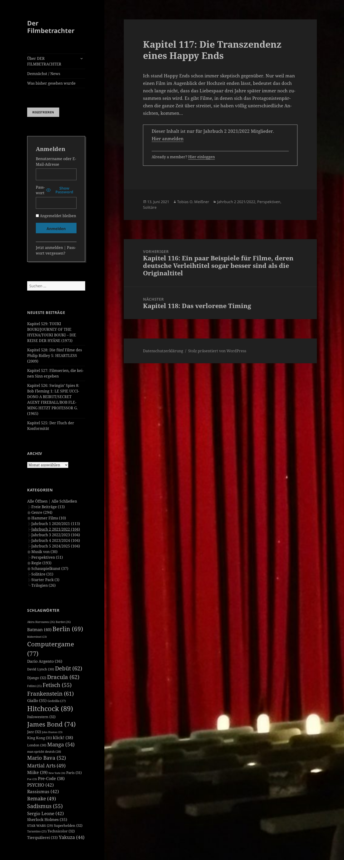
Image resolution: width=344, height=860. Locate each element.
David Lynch (40, 669)
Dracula (63, 677)
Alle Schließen (64, 501)
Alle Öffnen (37, 501)
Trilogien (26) (43, 585)
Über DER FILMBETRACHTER (44, 61)
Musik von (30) (44, 551)
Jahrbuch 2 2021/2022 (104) (55, 529)
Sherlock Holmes (47, 819)
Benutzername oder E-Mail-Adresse (56, 161)
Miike (37, 772)
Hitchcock (50, 708)
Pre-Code (51, 778)
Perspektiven (268, 201)
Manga (61, 744)
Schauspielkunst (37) (49, 568)
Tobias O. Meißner (193, 201)
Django (36, 677)
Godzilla (57, 701)
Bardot (63, 622)
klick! (63, 737)
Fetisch (57, 685)
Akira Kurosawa (41, 622)
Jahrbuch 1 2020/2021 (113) (55, 523)
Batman (39, 629)
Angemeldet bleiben (57, 215)
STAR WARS (40, 825)
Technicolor (61, 831)
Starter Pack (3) (45, 579)
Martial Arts (46, 765)
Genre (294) (41, 512)
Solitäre (150, 207)
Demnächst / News (43, 73)
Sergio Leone (45, 813)
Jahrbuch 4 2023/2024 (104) (55, 540)
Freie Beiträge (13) (48, 506)
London (36, 745)
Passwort (40, 190)
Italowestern (41, 716)
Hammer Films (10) (48, 518)
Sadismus (45, 806)
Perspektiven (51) (47, 557)
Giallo (37, 700)
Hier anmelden (167, 139)
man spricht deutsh (44, 751)
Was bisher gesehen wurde (51, 83)
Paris (74, 772)
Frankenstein (50, 693)
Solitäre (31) (42, 574)
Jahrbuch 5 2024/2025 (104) (55, 546)
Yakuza (71, 837)
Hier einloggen (201, 156)
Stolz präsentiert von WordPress (217, 350)
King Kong (39, 737)
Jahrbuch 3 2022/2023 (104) (55, 534)
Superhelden (68, 825)
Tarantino (37, 831)
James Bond (51, 724)
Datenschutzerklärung (163, 350)
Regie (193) (41, 562)
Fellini (34, 686)
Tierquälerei (42, 837)
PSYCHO (40, 785)
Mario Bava (46, 757)
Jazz (34, 731)
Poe (32, 779)
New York (56, 773)
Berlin (67, 629)
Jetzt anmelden (49, 247)
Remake (41, 798)
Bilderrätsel (37, 636)
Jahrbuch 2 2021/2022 (236, 201)
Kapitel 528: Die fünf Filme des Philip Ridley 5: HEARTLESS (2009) (54, 355)
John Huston (52, 732)
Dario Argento (44, 661)
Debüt (68, 668)
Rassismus (43, 791)
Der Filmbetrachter (50, 27)
